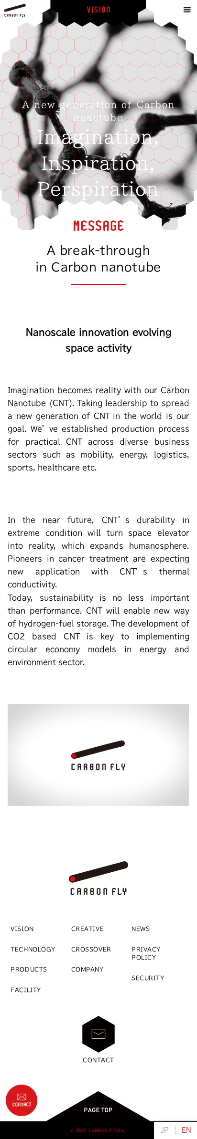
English (186, 1130)
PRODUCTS (29, 969)
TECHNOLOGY (33, 949)
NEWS (140, 928)
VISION (22, 928)
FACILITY (26, 990)
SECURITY (147, 978)
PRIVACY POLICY (146, 953)
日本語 (164, 1130)
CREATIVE (87, 928)
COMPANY (87, 969)
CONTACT (98, 1060)
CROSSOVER (91, 949)
